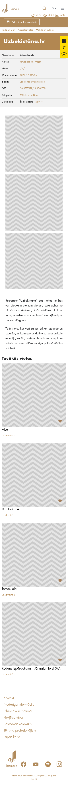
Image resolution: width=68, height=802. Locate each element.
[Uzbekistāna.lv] (34, 143)
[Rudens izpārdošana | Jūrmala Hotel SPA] (34, 634)
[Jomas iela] (34, 555)
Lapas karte (12, 737)
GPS (4, 88)
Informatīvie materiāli (18, 711)
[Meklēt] (44, 8)
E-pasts (5, 82)
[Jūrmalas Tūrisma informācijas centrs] (10, 8)
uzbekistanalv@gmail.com (32, 82)
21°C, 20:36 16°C (50, 15)
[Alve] (34, 395)
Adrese (5, 62)
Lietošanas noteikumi (18, 724)
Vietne (5, 68)
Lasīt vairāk (8, 435)
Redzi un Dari (8, 30)
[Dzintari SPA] (34, 475)
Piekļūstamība (13, 717)
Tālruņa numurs (9, 75)
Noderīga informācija (19, 705)
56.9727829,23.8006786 (33, 88)
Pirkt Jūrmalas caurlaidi (23, 22)
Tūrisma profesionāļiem (20, 730)
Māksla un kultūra (44, 30)
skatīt (37, 102)
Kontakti (9, 698)
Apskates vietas (25, 30)
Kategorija (7, 95)
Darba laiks (7, 102)
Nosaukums (8, 55)
